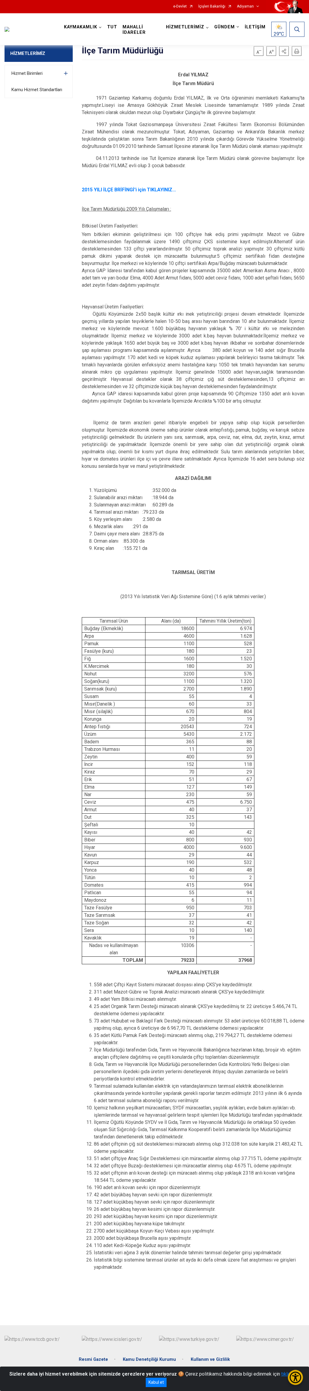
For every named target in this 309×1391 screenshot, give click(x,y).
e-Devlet (180, 6)
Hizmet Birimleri (27, 73)
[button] (284, 51)
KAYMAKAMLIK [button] (80, 27)
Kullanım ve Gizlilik (210, 1359)
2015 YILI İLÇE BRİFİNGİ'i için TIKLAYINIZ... (129, 190)
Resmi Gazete (93, 1359)
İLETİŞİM (255, 27)
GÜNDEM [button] (224, 27)
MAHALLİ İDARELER (134, 29)
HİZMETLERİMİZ (27, 53)
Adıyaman (245, 6)
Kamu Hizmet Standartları (36, 89)
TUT (112, 27)
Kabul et (156, 1382)
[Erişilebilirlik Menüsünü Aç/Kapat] (295, 1377)
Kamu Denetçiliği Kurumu (149, 1359)
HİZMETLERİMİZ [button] (185, 27)
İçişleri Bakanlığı (211, 6)
